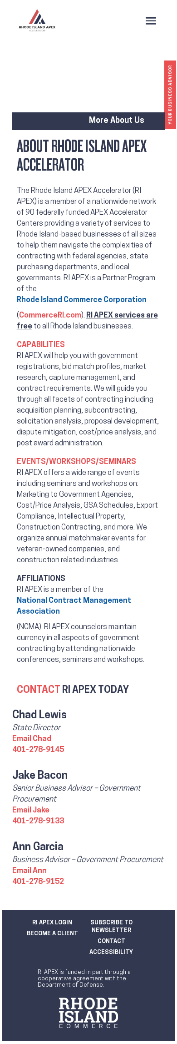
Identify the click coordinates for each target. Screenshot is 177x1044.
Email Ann (29, 871)
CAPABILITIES (41, 345)
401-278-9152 (38, 882)
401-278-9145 (38, 750)
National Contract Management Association (74, 606)
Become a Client (52, 934)
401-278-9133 (38, 821)
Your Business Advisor (170, 94)
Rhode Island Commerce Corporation (82, 300)
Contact (111, 941)
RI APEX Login (52, 923)
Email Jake (30, 810)
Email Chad (31, 739)
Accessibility (111, 952)
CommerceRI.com (50, 315)
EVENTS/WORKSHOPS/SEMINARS (76, 462)
